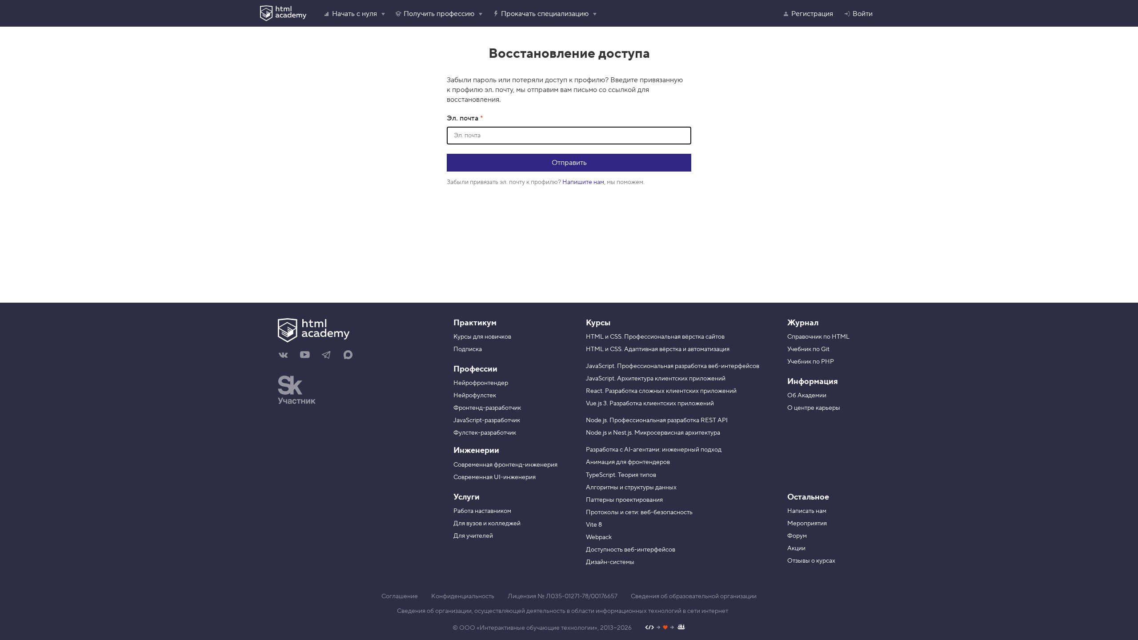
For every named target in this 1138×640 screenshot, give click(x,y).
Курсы (598, 323)
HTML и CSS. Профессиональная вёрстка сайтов (655, 337)
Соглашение (399, 596)
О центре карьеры (813, 408)
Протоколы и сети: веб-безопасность (639, 512)
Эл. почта (463, 118)
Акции (796, 548)
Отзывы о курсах (811, 561)
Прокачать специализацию (545, 13)
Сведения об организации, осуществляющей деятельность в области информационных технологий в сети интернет (562, 611)
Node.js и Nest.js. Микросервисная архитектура (653, 433)
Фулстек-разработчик (484, 433)
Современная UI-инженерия (494, 477)
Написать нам (806, 511)
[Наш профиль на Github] (665, 628)
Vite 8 (594, 525)
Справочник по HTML (818, 337)
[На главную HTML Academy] (354, 331)
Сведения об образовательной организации (694, 596)
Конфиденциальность (462, 596)
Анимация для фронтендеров (628, 462)
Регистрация (812, 13)
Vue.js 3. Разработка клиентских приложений (650, 404)
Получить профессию (439, 13)
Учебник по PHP (810, 362)
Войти (863, 13)
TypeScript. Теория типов (621, 475)
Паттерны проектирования (624, 500)
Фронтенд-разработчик (487, 408)
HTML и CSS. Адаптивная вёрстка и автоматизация (657, 349)
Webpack (599, 537)
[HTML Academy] (283, 13)
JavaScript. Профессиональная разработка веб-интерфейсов (672, 366)
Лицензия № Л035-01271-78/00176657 (562, 596)
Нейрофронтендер (480, 383)
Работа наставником (482, 511)
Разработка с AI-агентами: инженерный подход (653, 450)
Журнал (802, 323)
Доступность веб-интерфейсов (630, 550)
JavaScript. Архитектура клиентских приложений (655, 379)
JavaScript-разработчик (486, 420)
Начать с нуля (354, 13)
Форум (797, 536)
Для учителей (473, 536)
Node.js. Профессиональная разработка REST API (657, 420)
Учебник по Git (808, 349)
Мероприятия (807, 524)
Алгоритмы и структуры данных (631, 488)
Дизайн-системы (610, 562)
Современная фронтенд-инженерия (505, 465)
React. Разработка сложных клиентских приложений (661, 391)
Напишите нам (583, 182)
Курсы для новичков (482, 337)
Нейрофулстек (474, 396)
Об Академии (806, 396)
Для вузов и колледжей (487, 524)
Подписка (467, 349)
